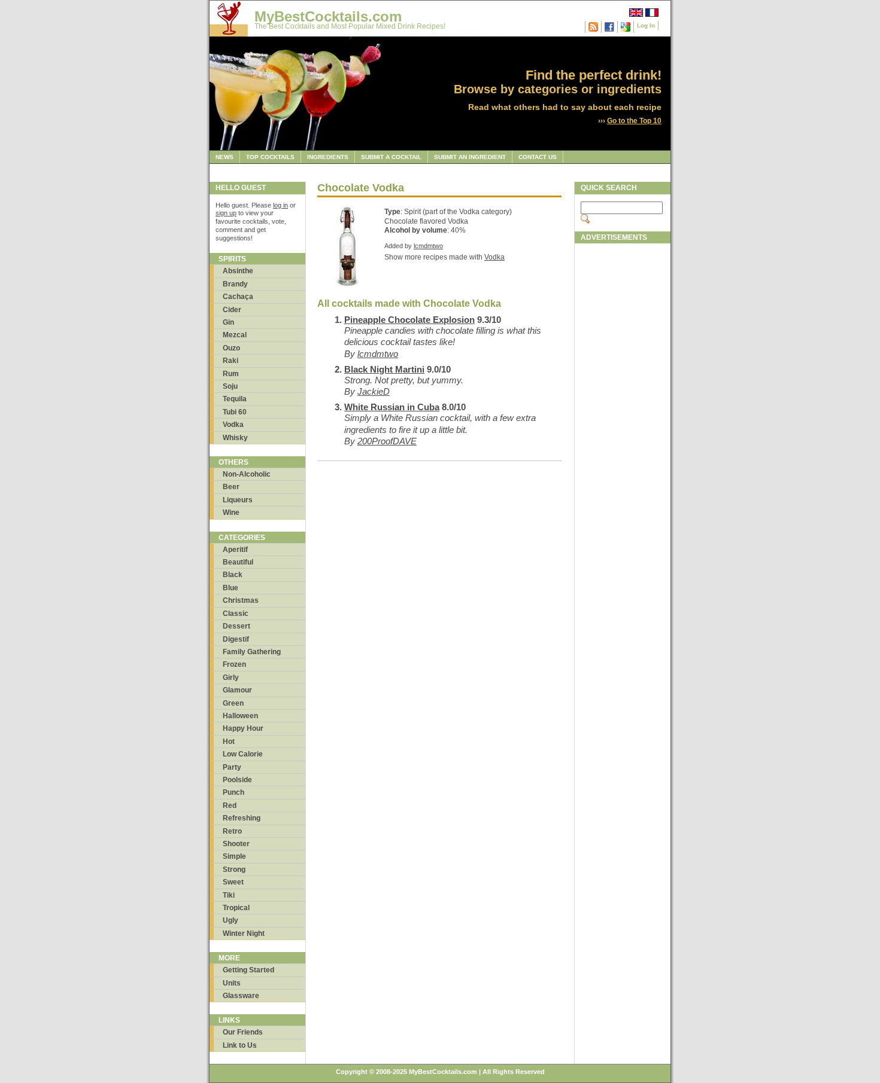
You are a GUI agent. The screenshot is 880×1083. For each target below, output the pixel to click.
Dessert (236, 626)
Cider (232, 310)
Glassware (241, 996)
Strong (234, 869)
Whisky (235, 438)
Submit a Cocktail (391, 157)
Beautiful (238, 562)
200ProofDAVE (387, 441)
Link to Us (240, 1045)
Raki (230, 360)
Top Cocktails (270, 157)
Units (232, 983)
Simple (234, 856)
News (224, 157)
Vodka (233, 424)
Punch (233, 792)
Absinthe (238, 271)
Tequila (235, 399)
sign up (226, 212)
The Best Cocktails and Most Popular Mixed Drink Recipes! (349, 26)
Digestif (236, 639)
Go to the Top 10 (634, 121)
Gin (228, 322)
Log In (646, 25)
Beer (231, 487)
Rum (231, 374)
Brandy (235, 284)
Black (232, 575)
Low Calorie (243, 754)
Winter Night (244, 933)
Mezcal (235, 335)
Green (233, 703)
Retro (232, 831)
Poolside (237, 780)
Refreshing (241, 818)
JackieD (373, 391)
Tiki (229, 895)
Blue (230, 588)
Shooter (236, 844)
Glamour (237, 690)
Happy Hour (243, 728)
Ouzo (231, 348)
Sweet (233, 882)
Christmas (241, 600)
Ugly (230, 920)
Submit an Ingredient (470, 157)
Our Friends (243, 1032)
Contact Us (537, 157)
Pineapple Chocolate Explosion (409, 320)
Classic (235, 613)
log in (280, 205)
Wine (231, 512)
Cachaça (238, 296)
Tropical (236, 908)
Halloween (240, 716)
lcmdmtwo (428, 245)
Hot (229, 741)
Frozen (234, 664)
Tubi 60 (235, 412)
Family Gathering (252, 652)
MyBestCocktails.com (328, 16)
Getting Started (248, 970)
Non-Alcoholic (247, 474)
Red (229, 805)
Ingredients (327, 157)
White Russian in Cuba (391, 407)
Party (232, 767)
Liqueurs (238, 500)
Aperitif (235, 549)
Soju (230, 386)
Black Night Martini (384, 369)
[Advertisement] (622, 428)
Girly (231, 677)
